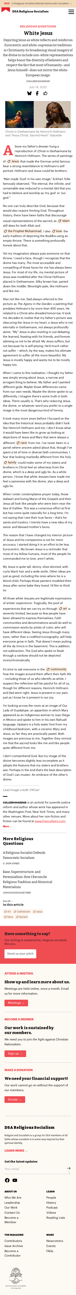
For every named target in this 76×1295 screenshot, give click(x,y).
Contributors (13, 1241)
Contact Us (12, 1212)
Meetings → (16, 1002)
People (51, 1197)
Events (51, 1246)
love (59, 231)
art (65, 608)
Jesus (15, 161)
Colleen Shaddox (38, 81)
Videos (51, 1212)
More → (7, 826)
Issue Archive (13, 1246)
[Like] (46, 93)
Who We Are (12, 1197)
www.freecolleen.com (50, 821)
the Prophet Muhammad (24, 231)
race (24, 442)
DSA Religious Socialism (29, 1127)
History (51, 1202)
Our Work (11, 1207)
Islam (66, 220)
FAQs (49, 1251)
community (58, 669)
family (12, 462)
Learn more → (16, 1150)
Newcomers (54, 1241)
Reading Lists (55, 1217)
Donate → (15, 1099)
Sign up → (15, 1053)
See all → (8, 901)
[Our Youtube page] (15, 1180)
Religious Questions (38, 26)
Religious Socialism (30, 11)
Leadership (12, 1202)
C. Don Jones (11, 863)
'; (69, 1172)
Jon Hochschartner (17, 893)
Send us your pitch (20, 953)
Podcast (51, 1207)
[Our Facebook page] (7, 1180)
